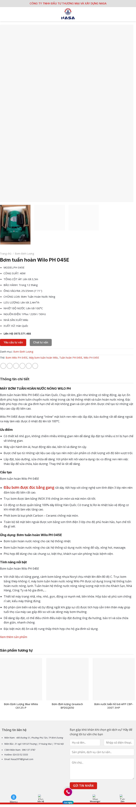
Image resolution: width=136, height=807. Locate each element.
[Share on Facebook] (10, 366)
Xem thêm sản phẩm (13, 637)
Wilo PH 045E (91, 357)
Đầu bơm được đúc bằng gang (29, 487)
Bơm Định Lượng (24, 253)
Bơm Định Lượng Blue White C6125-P (21, 705)
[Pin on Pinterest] (29, 366)
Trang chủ (5, 253)
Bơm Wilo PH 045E (16, 357)
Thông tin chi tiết (14, 379)
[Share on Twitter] (16, 366)
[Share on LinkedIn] (35, 366)
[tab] (14, 379)
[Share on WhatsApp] (3, 366)
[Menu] (5, 14)
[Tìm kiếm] (132, 14)
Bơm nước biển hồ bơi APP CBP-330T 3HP (113, 705)
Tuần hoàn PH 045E (70, 357)
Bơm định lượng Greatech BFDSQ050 (67, 705)
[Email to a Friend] (22, 366)
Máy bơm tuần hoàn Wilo (43, 357)
